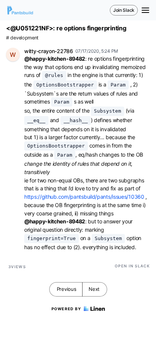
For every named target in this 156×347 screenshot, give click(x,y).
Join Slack (123, 10)
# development (22, 38)
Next (94, 289)
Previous (66, 289)
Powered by (66, 308)
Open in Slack (132, 266)
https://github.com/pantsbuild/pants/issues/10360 (84, 196)
